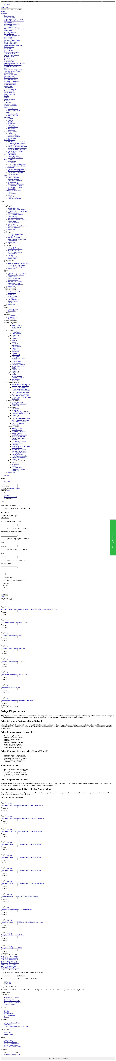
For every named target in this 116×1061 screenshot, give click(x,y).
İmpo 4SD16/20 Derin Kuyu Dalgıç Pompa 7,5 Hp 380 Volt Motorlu (24, 818)
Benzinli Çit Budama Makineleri (17, 148)
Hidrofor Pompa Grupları (11, 52)
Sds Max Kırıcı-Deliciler (19, 451)
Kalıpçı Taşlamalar (17, 444)
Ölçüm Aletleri (8, 159)
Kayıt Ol (9, 490)
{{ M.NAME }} (17, 560)
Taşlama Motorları (13, 182)
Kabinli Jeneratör (13, 115)
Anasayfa (7, 495)
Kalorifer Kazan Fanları (11, 78)
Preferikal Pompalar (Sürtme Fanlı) (14, 21)
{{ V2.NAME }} (18, 539)
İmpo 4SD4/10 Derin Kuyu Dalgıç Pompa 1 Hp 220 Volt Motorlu (23, 870)
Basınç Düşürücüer (9, 92)
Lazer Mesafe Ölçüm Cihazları (17, 164)
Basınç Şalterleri (9, 91)
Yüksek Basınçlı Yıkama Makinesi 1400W (16, 674)
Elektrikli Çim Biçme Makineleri (17, 146)
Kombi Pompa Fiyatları (11, 1045)
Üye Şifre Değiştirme (10, 1015)
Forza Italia (4, 909)
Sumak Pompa (5, 922)
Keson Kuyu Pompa (10, 43)
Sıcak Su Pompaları (10, 32)
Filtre (2, 596)
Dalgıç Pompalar (9, 39)
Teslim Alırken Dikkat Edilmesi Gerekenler (16, 1026)
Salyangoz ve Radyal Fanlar (12, 71)
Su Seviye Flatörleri (10, 89)
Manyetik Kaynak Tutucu (15, 158)
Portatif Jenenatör (13, 114)
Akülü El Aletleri (9, 167)
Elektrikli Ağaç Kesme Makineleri (21, 397)
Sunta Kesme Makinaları (19, 449)
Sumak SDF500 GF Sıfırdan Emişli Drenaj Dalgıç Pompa (26, 922)
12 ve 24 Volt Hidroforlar (11, 55)
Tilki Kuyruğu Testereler (19, 453)
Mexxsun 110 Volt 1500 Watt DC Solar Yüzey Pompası (22, 896)
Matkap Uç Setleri (13, 197)
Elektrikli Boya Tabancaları (16, 184)
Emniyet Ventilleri (9, 94)
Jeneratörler (7, 112)
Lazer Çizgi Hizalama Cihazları (17, 166)
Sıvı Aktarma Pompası (10, 1042)
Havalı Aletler (8, 107)
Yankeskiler (11, 123)
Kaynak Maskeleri (13, 135)
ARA (20, 9)
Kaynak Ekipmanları (10, 154)
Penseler (10, 122)
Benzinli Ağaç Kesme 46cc (12, 687)
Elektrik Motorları (9, 99)
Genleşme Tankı (9, 56)
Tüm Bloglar (8, 1040)
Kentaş (3, 935)
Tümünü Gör (11, 130)
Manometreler (8, 86)
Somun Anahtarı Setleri (18, 366)
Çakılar (14, 368)
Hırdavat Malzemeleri (10, 105)
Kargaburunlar (12, 125)
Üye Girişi (7, 481)
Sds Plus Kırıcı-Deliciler (15, 187)
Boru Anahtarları (13, 127)
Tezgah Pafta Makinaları (19, 457)
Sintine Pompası (9, 47)
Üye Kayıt (7, 1010)
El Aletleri (7, 117)
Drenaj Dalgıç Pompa (10, 42)
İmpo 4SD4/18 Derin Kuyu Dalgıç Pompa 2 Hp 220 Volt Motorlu (23, 857)
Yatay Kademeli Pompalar (11, 27)
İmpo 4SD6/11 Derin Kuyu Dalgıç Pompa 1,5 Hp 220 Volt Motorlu (23, 831)
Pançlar (10, 195)
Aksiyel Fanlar (8, 73)
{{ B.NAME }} (17, 549)
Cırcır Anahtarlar (16, 363)
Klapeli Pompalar (9, 34)
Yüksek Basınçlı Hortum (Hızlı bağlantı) (15, 622)
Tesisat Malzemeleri (10, 83)
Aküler (10, 192)
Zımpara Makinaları (17, 443)
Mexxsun (3, 896)
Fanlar (6, 68)
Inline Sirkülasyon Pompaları (12, 66)
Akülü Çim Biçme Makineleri (16, 149)
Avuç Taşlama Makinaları (19, 454)
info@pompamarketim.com (12, 1054)
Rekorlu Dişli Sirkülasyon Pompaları (14, 63)
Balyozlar (11, 120)
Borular (6, 96)
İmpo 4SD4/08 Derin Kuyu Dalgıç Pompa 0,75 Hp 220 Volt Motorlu (24, 883)
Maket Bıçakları (16, 361)
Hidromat (7, 58)
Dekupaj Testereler (13, 177)
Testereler (14, 360)
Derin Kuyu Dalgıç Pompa (12, 40)
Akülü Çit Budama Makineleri (16, 151)
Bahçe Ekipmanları (9, 140)
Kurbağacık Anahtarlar (18, 364)
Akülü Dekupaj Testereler (15, 172)
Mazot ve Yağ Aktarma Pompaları (14, 29)
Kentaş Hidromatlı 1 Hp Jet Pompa (15, 935)
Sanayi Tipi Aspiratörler (11, 74)
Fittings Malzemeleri (10, 84)
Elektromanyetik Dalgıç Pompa (13, 45)
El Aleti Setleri (16, 369)
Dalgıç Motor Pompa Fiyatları (12, 1046)
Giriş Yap (3, 490)
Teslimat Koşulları (9, 1004)
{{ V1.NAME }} (18, 528)
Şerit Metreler (12, 161)
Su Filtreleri (7, 102)
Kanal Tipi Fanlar (9, 76)
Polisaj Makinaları (17, 448)
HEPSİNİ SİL (4, 517)
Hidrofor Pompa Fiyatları (11, 1043)
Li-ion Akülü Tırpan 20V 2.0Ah (13, 635)
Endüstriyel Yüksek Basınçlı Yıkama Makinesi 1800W (20, 700)
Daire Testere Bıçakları (14, 198)
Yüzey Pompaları (9, 16)
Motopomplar (8, 30)
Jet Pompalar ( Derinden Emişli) (13, 19)
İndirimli (5, 585)
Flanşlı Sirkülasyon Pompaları (12, 65)
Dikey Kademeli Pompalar (12, 24)
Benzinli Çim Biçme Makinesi (16, 143)
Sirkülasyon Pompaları (10, 61)
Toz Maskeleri (12, 138)
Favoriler (7, 4)
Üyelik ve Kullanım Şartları (12, 1001)
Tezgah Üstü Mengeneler (19, 358)
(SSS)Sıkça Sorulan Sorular (12, 1023)
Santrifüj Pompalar (9, 17)
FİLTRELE (4, 594)
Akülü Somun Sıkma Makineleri (17, 169)
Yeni (4, 587)
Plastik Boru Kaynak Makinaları (21, 446)
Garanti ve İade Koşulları (11, 997)
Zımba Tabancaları (13, 179)
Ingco (2, 622)
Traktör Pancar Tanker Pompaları (13, 35)
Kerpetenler (11, 128)
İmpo (2, 805)
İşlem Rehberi (8, 1024)
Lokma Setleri (16, 355)
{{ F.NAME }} (17, 580)
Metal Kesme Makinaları (19, 441)
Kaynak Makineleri (13, 156)
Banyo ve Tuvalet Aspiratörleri (13, 70)
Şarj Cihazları (12, 193)
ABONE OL (22, 975)
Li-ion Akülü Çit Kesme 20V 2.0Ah (14, 648)
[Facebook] (7, 982)
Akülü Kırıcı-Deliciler (14, 174)
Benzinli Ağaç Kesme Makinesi (17, 141)
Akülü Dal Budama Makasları (20, 395)
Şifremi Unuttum (15, 488)
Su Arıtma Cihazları (10, 104)
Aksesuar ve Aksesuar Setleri (12, 190)
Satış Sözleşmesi (9, 999)
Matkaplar (14, 439)
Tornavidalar (15, 351)
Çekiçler (10, 118)
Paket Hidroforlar (9, 50)
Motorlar (6, 97)
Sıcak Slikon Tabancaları (15, 180)
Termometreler (8, 87)
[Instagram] (7, 983)
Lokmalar (14, 353)
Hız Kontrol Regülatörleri (11, 81)
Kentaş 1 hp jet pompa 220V (13, 948)
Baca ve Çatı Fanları (10, 79)
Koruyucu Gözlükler (14, 136)
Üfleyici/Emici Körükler (15, 185)
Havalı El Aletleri (13, 109)
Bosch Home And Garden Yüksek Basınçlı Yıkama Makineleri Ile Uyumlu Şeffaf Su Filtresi (31, 609)
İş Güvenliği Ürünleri (10, 132)
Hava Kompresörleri (14, 110)
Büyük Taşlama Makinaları (19, 456)
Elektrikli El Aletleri (10, 176)
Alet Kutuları (15, 356)
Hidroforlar (7, 48)
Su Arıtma (7, 101)
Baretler (10, 133)
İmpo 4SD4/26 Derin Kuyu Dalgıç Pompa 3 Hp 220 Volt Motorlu (23, 844)
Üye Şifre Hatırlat (9, 1013)
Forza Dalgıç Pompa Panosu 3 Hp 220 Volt (20, 909)
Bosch (2, 609)
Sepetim (6, 1017)
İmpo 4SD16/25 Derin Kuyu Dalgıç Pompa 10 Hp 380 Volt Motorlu (23, 805)
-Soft (49, 1058)
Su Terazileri (11, 162)
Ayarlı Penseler (16, 350)
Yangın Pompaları (9, 60)
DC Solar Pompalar (10, 22)
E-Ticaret (53, 1058)
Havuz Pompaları (9, 25)
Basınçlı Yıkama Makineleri (16, 145)
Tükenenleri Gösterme (9, 600)
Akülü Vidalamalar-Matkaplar (16, 171)
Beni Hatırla (6, 488)
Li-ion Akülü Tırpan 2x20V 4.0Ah (14, 661)
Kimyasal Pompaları (10, 37)
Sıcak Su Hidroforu (9, 53)
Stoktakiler (6, 583)
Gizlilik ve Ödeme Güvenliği (12, 1002)
